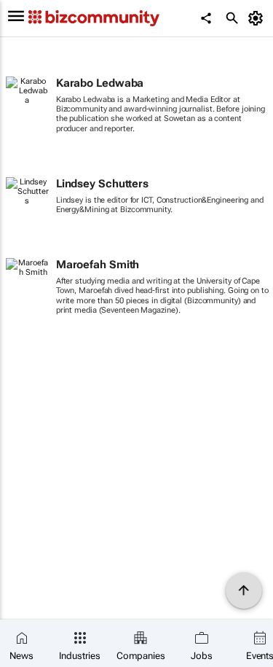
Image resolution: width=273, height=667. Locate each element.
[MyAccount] (258, 18)
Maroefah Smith (98, 264)
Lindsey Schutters (102, 183)
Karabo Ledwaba (100, 83)
